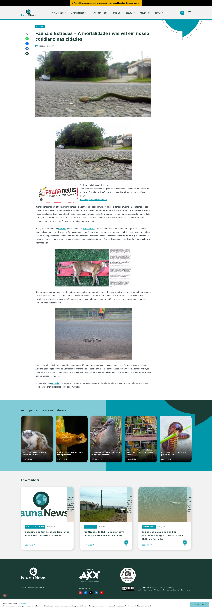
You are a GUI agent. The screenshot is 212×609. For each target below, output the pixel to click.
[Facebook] (27, 43)
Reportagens (90, 527)
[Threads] (91, 592)
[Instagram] (80, 592)
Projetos (144, 13)
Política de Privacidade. (143, 606)
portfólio (55, 383)
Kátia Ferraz (89, 228)
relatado (62, 228)
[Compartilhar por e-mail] (27, 53)
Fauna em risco (77, 13)
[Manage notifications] (5, 595)
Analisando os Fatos (35, 527)
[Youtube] (101, 592)
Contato (159, 13)
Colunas (130, 13)
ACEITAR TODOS (200, 605)
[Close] (209, 601)
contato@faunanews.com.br (32, 587)
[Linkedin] (27, 48)
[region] (106, 604)
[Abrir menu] (189, 12)
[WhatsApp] (27, 38)
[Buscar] (182, 13)
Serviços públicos (98, 13)
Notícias (116, 13)
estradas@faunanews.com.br (93, 199)
